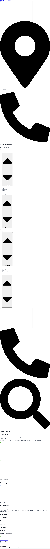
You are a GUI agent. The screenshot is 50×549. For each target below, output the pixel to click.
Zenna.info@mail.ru (4, 544)
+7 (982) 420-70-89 (4, 540)
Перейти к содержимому (5, 0)
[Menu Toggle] (0, 149)
